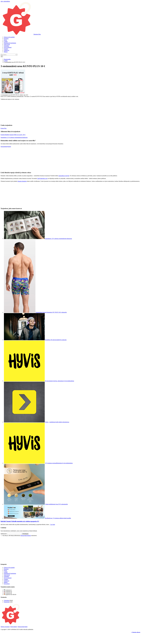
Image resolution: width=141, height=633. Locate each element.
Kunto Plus (3, 128)
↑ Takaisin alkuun (135, 632)
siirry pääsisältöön (5, 1)
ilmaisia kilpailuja (22, 181)
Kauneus (6, 38)
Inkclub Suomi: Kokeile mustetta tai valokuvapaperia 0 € (20, 521)
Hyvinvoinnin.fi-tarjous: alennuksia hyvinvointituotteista (59, 381)
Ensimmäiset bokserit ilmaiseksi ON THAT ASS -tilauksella (51, 312)
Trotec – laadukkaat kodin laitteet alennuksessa (57, 422)
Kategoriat (6, 602)
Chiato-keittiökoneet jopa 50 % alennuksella (56, 504)
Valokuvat (6, 50)
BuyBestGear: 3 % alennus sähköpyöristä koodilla (58, 518)
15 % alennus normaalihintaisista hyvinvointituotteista (59, 463)
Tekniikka (6, 46)
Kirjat (5, 40)
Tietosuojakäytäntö (22, 626)
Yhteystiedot (13, 626)
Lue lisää (52, 524)
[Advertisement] (70, 111)
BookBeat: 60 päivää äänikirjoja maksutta (56, 339)
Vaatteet (6, 49)
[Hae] (16, 55)
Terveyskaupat (7, 47)
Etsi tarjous (7, 583)
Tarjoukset (6, 600)
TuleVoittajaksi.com (42, 178)
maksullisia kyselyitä (64, 175)
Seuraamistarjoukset (6, 146)
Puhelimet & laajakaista (10, 43)
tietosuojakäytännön (26, 535)
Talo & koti (7, 44)
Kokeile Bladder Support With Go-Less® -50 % (13, 134)
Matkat (6, 51)
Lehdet (6, 41)
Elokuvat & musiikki (9, 37)
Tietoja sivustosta (5, 626)
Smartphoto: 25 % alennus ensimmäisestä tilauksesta (14, 137)
